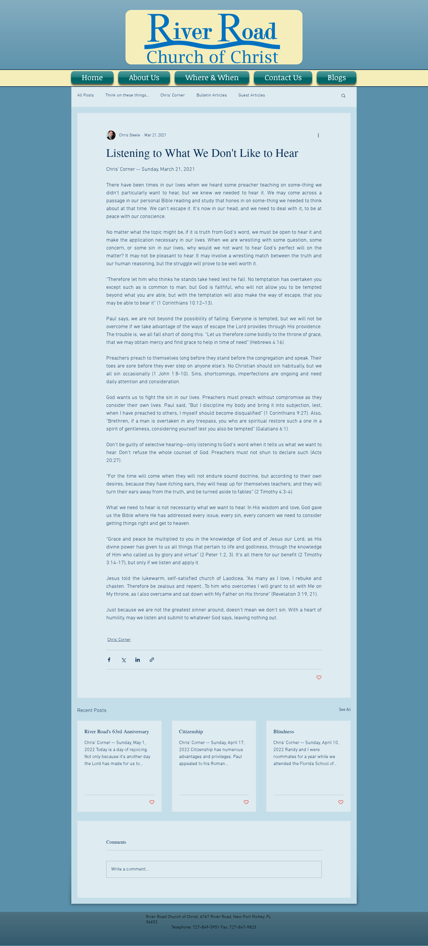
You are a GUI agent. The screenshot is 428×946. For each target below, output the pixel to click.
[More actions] (318, 135)
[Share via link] (152, 659)
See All (345, 709)
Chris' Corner (172, 95)
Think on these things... (127, 95)
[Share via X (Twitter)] (123, 659)
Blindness (283, 731)
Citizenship (191, 731)
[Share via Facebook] (109, 659)
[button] (343, 95)
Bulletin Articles (212, 95)
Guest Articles (251, 95)
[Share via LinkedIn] (137, 659)
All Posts (85, 95)
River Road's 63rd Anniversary (116, 731)
